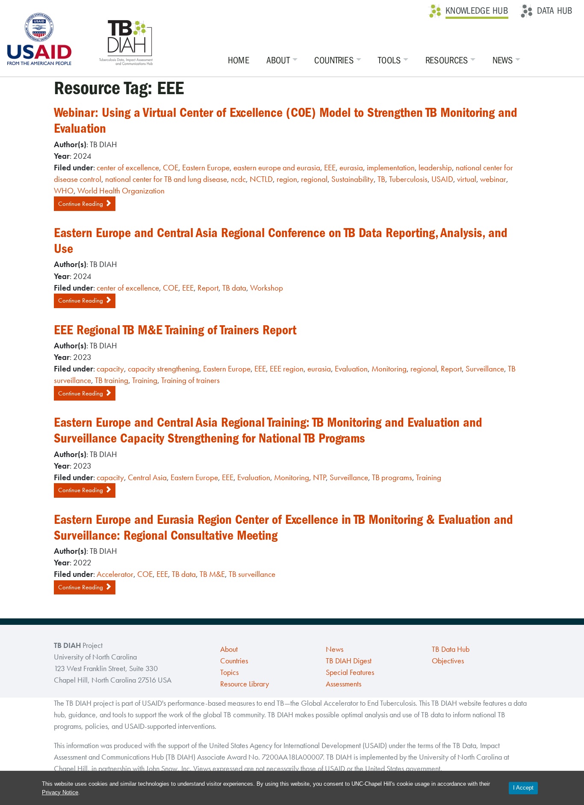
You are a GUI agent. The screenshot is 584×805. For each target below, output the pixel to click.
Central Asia (147, 477)
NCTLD (261, 179)
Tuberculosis (408, 179)
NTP (319, 477)
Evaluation (351, 368)
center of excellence (128, 167)
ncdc (238, 179)
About (278, 60)
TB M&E (212, 574)
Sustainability (352, 179)
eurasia (351, 167)
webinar (493, 179)
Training (144, 380)
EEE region (287, 368)
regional (314, 179)
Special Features (350, 672)
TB (381, 179)
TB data (234, 287)
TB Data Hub (450, 649)
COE (170, 167)
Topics (229, 672)
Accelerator (115, 574)
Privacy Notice (60, 792)
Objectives (448, 660)
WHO (64, 190)
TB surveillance (252, 574)
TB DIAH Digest (349, 660)
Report (208, 287)
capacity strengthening (163, 368)
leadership (435, 167)
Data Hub (554, 10)
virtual (466, 179)
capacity (110, 368)
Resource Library (244, 684)
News (503, 60)
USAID (442, 179)
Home (238, 60)
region (287, 179)
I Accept (523, 787)
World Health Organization (121, 190)
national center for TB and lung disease (166, 179)
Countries (334, 60)
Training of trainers (190, 380)
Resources (446, 60)
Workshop (266, 287)
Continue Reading (81, 203)
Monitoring (389, 368)
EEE (330, 167)
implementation (391, 167)
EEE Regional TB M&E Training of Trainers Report (175, 330)
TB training (111, 380)
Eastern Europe (206, 167)
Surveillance (485, 368)
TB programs (392, 477)
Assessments (343, 684)
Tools (389, 60)
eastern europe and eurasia (276, 167)
